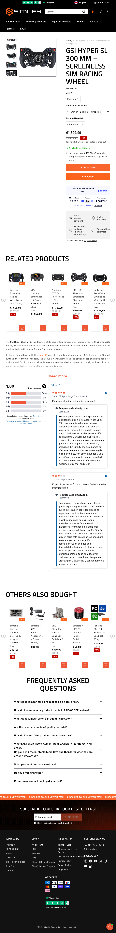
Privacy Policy (67, 822)
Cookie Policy (64, 865)
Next (112, 300)
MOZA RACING (12, 849)
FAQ (34, 849)
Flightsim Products (61, 21)
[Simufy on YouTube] (95, 861)
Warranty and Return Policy (71, 856)
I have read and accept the (55, 822)
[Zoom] (37, 57)
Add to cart (22, 328)
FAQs (23, 29)
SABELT (9, 853)
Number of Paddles (76, 105)
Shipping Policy (90, 240)
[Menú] (111, 927)
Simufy (69, 40)
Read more (58, 376)
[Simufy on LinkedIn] (90, 866)
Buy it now (88, 176)
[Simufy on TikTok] (106, 861)
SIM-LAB (10, 870)
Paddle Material (74, 118)
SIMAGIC (10, 866)
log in (71, 159)
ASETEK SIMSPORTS (15, 862)
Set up (43, 328)
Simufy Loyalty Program (43, 866)
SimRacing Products (35, 21)
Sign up (100, 156)
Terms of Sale (64, 844)
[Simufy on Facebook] (90, 861)
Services (94, 21)
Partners (10, 29)
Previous (3, 300)
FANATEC (10, 844)
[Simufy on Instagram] (85, 861)
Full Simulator (13, 21)
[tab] (78, 148)
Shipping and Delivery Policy (68, 850)
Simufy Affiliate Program (43, 862)
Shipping (82, 142)
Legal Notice (64, 869)
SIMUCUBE (11, 857)
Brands (80, 21)
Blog (34, 857)
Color (69, 92)
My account (37, 844)
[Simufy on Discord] (85, 866)
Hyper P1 (43, 355)
